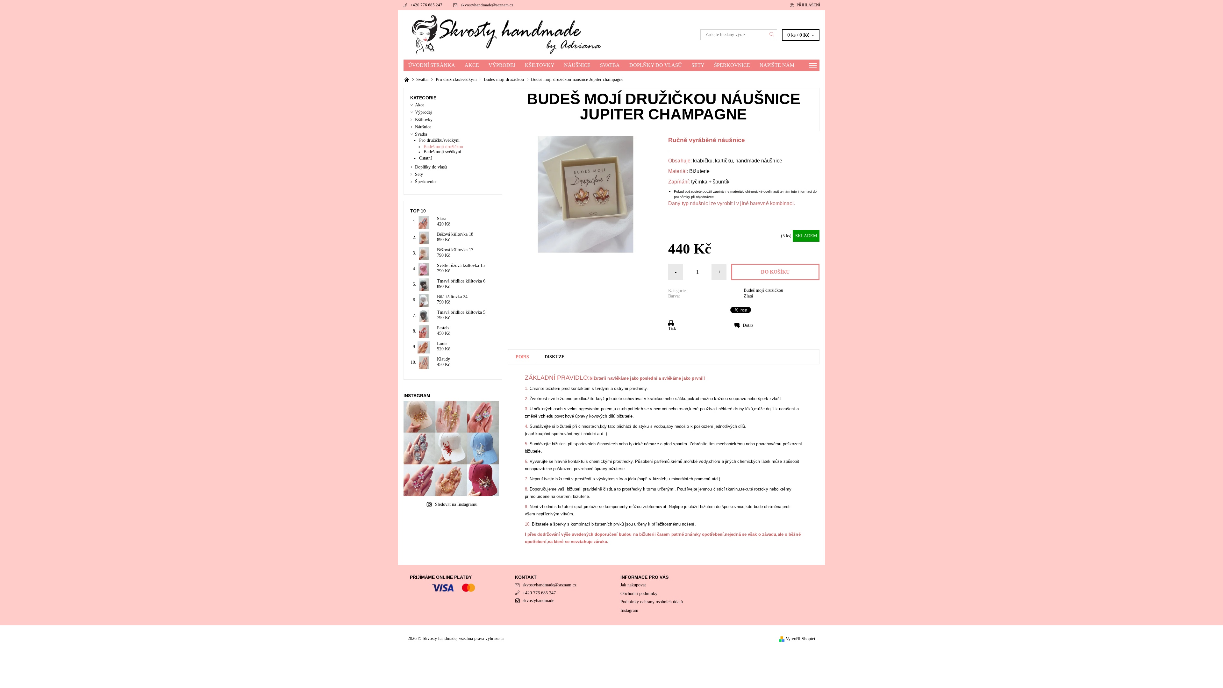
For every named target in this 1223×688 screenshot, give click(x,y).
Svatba (610, 65)
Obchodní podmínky (638, 593)
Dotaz (748, 325)
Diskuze (554, 357)
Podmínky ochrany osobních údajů (651, 601)
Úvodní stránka (431, 65)
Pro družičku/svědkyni (439, 140)
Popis (522, 357)
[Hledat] (772, 34)
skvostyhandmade (538, 600)
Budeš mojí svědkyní (442, 151)
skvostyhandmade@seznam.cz (487, 5)
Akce (472, 65)
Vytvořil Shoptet (800, 638)
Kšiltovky (539, 65)
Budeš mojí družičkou (763, 290)
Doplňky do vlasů (655, 65)
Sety (697, 65)
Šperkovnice (732, 65)
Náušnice (577, 65)
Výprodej (502, 65)
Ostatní (425, 158)
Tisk (672, 328)
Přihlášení (808, 5)
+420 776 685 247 (426, 5)
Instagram (629, 610)
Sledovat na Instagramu (456, 504)
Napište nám (777, 65)
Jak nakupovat (633, 585)
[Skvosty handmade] (508, 34)
